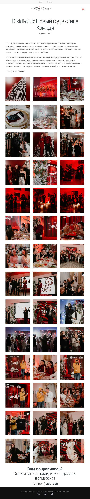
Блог (40, 2)
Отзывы (49, 2)
